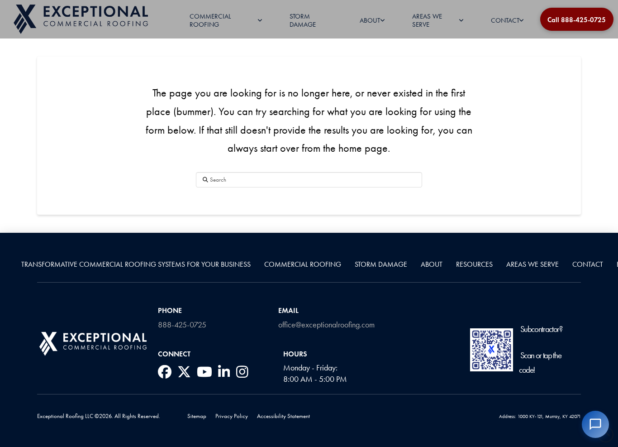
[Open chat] (595, 424)
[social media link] (164, 372)
